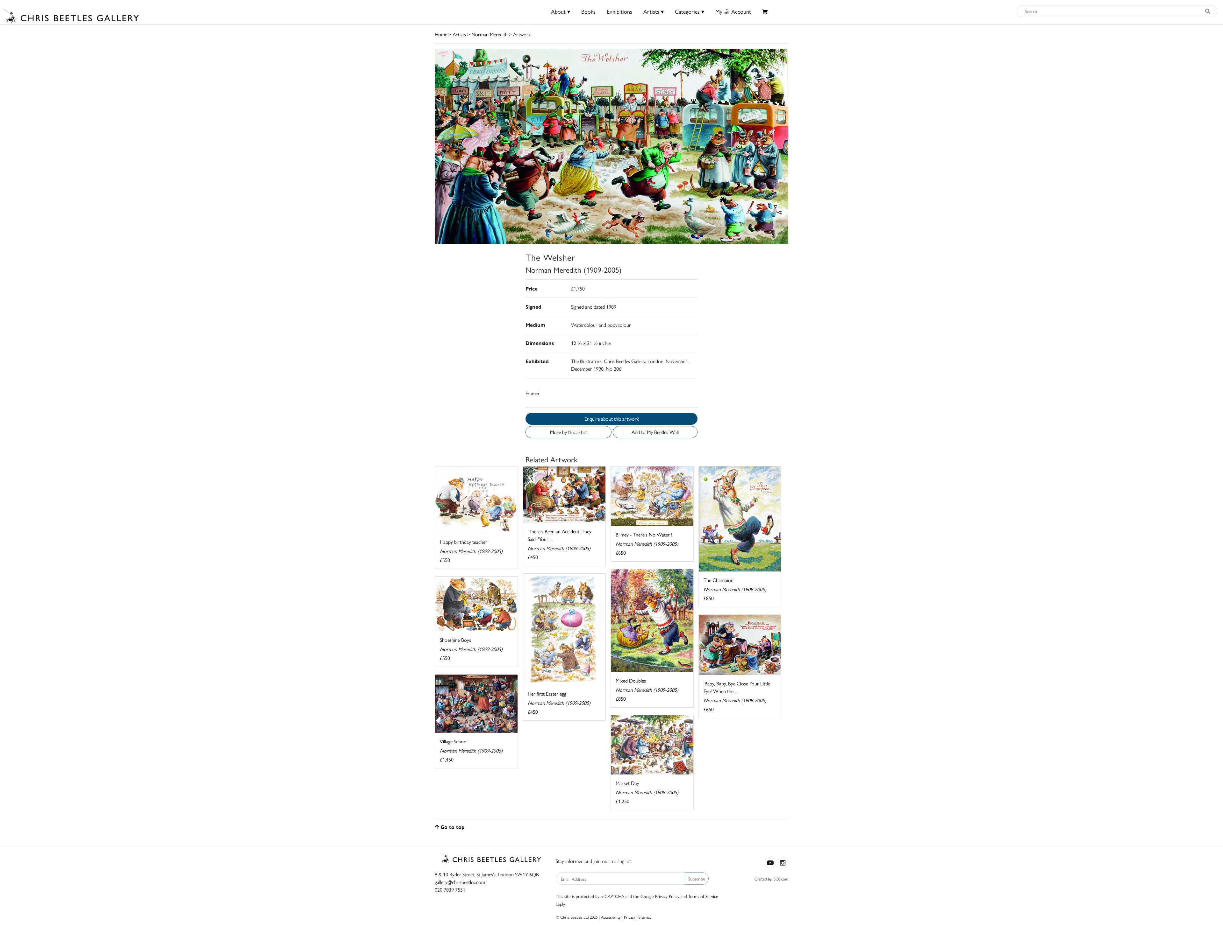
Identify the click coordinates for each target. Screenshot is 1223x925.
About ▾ (560, 11)
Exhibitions (619, 11)
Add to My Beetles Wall (655, 432)
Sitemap (645, 917)
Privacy (629, 917)
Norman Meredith (489, 34)
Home (441, 34)
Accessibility (610, 917)
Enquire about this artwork (611, 418)
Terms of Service (703, 896)
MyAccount (733, 11)
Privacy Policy (667, 896)
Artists (459, 34)
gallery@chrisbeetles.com (460, 882)
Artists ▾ (653, 11)
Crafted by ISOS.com (771, 879)
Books (588, 11)
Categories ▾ (689, 11)
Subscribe (696, 878)
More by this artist (568, 432)
